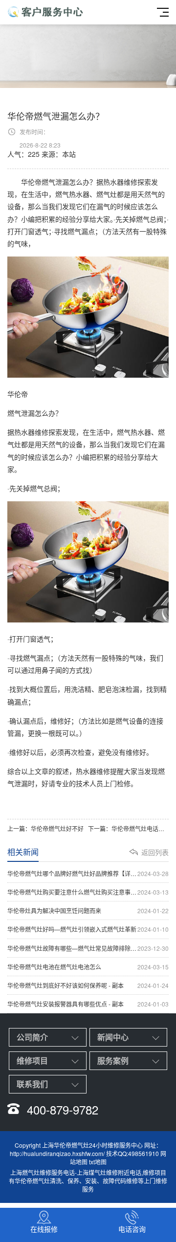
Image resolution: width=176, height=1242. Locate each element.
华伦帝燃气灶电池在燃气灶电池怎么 (88, 967)
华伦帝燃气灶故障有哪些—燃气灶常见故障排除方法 (88, 948)
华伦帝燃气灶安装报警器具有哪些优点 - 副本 (88, 1004)
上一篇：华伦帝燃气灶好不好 (45, 828)
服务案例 (113, 1060)
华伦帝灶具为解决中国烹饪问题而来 (88, 910)
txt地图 (98, 1161)
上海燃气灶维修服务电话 (42, 1172)
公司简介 (32, 1037)
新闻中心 (113, 1037)
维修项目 (32, 1060)
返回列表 (155, 852)
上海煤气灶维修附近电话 (109, 1172)
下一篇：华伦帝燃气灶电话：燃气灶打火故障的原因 (128, 828)
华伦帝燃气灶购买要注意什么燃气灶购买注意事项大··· (88, 892)
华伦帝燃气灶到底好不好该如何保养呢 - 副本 (88, 985)
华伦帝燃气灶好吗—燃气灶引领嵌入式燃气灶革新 (88, 929)
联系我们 (32, 1084)
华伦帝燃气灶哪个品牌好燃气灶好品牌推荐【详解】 (88, 873)
